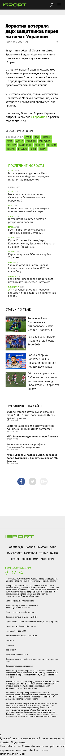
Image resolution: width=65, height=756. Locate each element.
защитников (25, 145)
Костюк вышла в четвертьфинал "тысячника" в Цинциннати (26, 445)
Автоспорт (47, 559)
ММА (35, 559)
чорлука (11, 149)
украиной (31, 141)
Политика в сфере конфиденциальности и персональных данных (32, 660)
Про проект (11, 649)
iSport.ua (10, 130)
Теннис (43, 553)
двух (37, 137)
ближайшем (45, 141)
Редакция (10, 645)
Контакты (10, 640)
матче (28, 137)
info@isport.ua (27, 600)
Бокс (53, 547)
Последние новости (26, 165)
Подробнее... (19, 742)
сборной (47, 137)
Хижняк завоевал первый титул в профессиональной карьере (28, 209)
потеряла (11, 145)
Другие (15, 559)
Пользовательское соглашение (19, 666)
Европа (29, 130)
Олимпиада (16, 547)
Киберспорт (14, 553)
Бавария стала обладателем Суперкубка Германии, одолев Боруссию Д (26, 197)
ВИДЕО (54, 553)
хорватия (51, 145)
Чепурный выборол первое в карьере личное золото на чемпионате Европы (32, 293)
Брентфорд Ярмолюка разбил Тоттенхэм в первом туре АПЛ (26, 231)
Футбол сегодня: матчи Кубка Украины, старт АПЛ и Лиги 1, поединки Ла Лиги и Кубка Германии (31, 415)
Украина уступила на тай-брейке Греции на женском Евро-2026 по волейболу (28, 268)
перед (9, 141)
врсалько (22, 149)
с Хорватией (39, 117)
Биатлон (42, 547)
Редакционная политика (17, 654)
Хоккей (26, 559)
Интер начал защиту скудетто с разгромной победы (27, 220)
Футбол (20, 130)
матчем (19, 141)
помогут (39, 145)
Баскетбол (30, 553)
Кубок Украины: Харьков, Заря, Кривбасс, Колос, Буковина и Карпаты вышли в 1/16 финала (31, 244)
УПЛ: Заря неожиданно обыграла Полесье (32, 436)
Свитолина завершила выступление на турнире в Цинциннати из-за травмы (30, 427)
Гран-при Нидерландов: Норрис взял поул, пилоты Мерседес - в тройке (31, 280)
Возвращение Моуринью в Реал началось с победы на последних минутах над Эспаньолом (28, 177)
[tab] (21, 481)
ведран (43, 149)
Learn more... (42, 750)
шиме (33, 149)
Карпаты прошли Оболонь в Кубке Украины (29, 255)
